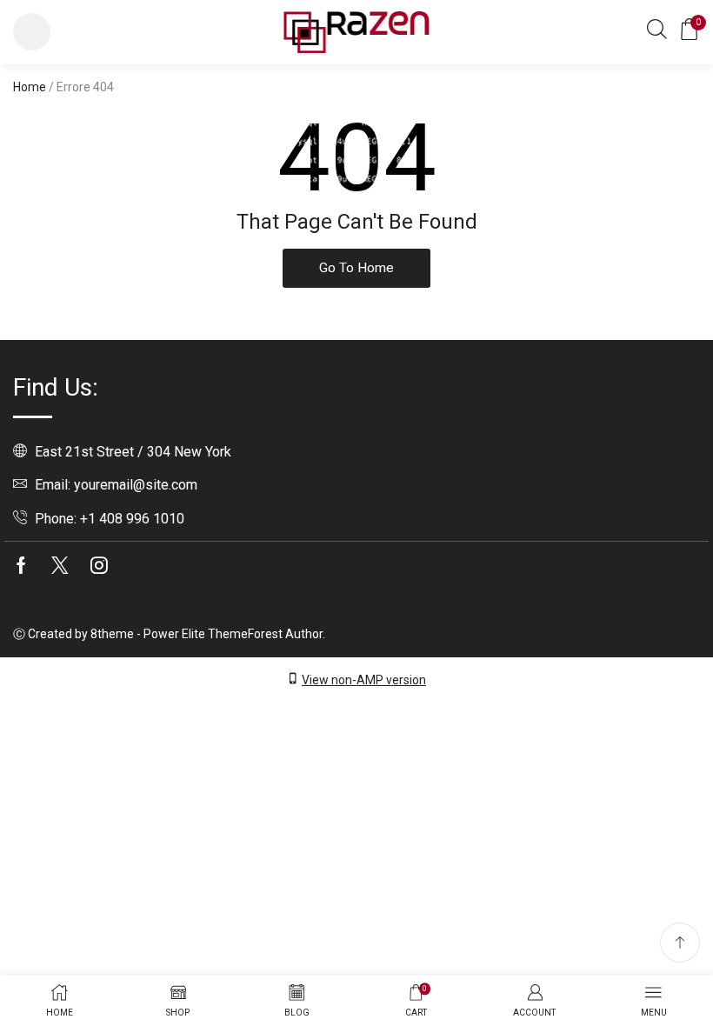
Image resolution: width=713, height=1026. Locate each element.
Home (29, 87)
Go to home (356, 268)
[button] (31, 31)
